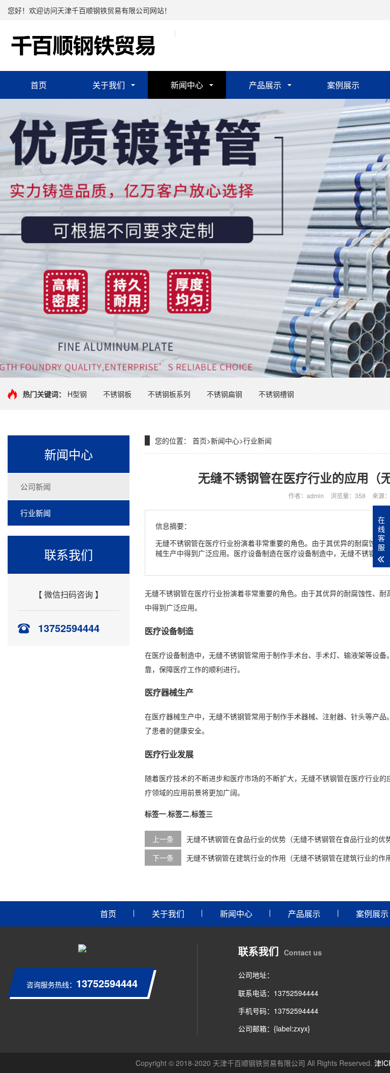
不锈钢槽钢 (276, 394)
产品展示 (265, 85)
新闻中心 (187, 85)
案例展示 (343, 85)
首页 (38, 85)
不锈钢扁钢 (224, 394)
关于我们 (108, 85)
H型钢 (77, 394)
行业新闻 (35, 512)
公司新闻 (35, 486)
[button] (304, 368)
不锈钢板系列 (169, 394)
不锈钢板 (117, 394)
